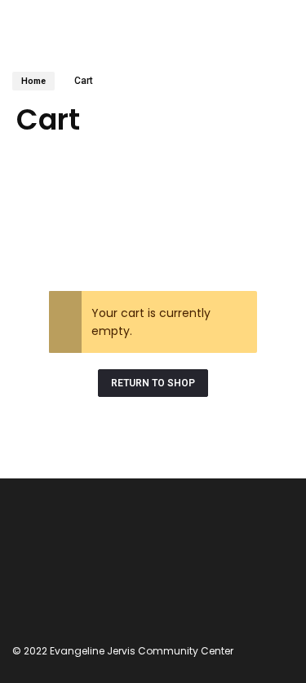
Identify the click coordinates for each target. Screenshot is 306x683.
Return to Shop (153, 383)
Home (33, 81)
